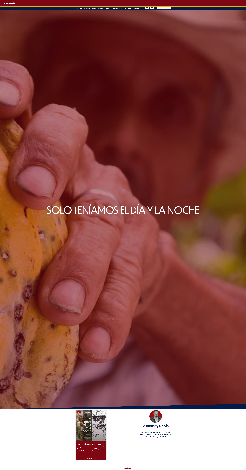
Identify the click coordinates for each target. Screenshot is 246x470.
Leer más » (91, 456)
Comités (130, 8)
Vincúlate (137, 8)
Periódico (101, 8)
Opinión (115, 8)
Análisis (108, 8)
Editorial (79, 8)
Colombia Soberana (90, 8)
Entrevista (122, 8)
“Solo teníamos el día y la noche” (91, 444)
